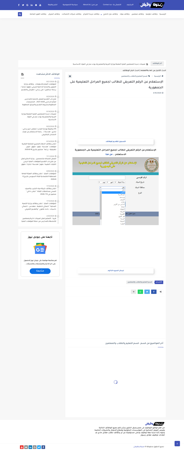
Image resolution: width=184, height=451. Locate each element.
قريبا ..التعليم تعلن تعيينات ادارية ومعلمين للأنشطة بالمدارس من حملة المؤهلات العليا (38, 220)
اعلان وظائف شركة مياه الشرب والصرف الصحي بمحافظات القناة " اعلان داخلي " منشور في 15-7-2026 (40, 191)
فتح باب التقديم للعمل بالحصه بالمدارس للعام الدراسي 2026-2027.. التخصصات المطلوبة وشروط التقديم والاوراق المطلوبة (39, 102)
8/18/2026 (50, 111)
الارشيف (130, 5)
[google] (27, 5)
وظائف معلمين (137, 14)
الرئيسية (162, 14)
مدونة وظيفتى (138, 447)
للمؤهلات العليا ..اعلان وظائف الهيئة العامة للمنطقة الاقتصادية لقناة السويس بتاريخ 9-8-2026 (39, 176)
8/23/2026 (50, 96)
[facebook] (19, 5)
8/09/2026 (50, 171)
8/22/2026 (50, 126)
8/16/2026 (50, 141)
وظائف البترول (54, 14)
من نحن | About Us (90, 5)
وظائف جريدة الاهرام (91, 14)
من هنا (109, 154)
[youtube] (40, 5)
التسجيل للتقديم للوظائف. (115, 142)
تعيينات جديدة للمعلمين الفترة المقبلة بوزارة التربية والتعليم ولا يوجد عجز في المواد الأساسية (109, 64)
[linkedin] (32, 5)
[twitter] (23, 5)
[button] (154, 292)
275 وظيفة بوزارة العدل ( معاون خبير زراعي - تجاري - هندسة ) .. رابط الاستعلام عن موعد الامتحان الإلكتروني (39, 132)
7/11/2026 (50, 156)
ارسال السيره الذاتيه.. (115, 271)
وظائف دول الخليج (110, 14)
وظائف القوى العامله (38, 14)
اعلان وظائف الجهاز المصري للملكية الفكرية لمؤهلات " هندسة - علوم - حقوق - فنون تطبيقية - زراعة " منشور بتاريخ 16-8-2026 (39, 147)
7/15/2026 (50, 186)
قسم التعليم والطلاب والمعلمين (134, 76)
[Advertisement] (92, 39)
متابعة (40, 271)
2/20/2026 (50, 216)
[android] (36, 5)
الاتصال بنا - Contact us (112, 5)
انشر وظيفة (52, 5)
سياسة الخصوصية (70, 5)
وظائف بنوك (124, 14)
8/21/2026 (50, 81)
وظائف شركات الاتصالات (71, 14)
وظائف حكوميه (151, 14)
